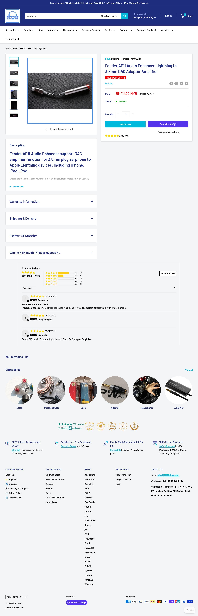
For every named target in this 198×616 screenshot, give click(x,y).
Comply (88, 497)
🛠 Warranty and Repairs (17, 488)
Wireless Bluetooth (55, 479)
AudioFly (89, 483)
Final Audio (90, 520)
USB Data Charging (55, 497)
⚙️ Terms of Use (13, 497)
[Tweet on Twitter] (181, 83)
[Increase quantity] (133, 114)
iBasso (88, 525)
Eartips (108, 30)
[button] (112, 135)
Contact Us (115, 449)
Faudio (88, 506)
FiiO (86, 515)
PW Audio (124, 30)
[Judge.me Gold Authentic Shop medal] (89, 426)
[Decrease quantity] (119, 114)
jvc (86, 529)
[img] (37, 296)
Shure (87, 556)
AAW (87, 488)
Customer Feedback (147, 30)
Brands (27, 30)
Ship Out (16, 449)
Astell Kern (90, 479)
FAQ (118, 483)
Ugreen (88, 575)
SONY (87, 561)
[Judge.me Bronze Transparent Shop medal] (112, 426)
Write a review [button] (168, 273)
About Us (165, 30)
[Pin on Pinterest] (176, 83)
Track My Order (123, 474)
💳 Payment (11, 479)
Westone (89, 584)
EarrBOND (90, 502)
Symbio (88, 570)
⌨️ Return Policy (13, 493)
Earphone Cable (89, 30)
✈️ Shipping (11, 483)
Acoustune (90, 474)
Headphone (68, 30)
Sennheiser (90, 552)
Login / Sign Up (12, 39)
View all (189, 369)
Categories (10, 30)
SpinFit (88, 566)
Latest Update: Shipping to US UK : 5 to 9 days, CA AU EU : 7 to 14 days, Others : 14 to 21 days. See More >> (99, 3)
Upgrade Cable (53, 474)
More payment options (168, 131)
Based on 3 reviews (31, 275)
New (40, 30)
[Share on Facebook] (171, 83)
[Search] (124, 16)
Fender (108, 83)
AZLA (87, 493)
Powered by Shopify (14, 607)
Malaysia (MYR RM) (14, 597)
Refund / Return (68, 446)
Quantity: (109, 114)
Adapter (51, 30)
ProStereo (90, 538)
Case (48, 493)
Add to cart (125, 124)
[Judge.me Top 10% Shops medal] (134, 426)
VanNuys (89, 579)
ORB (87, 534)
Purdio (88, 543)
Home (8, 48)
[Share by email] (186, 83)
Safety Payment (167, 446)
